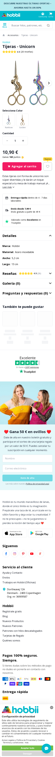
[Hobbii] (11, 15)
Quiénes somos (11, 640)
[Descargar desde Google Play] (40, 533)
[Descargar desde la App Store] (14, 533)
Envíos (6, 577)
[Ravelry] (40, 553)
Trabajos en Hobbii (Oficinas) (19, 582)
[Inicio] (3, 35)
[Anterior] (6, 83)
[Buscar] (48, 25)
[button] (50, 15)
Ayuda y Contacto (12, 572)
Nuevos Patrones (12, 626)
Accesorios (13, 35)
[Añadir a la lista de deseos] (47, 166)
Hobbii (6, 42)
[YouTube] (31, 553)
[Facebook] (6, 553)
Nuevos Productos (13, 621)
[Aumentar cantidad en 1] (23, 140)
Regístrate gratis (12, 611)
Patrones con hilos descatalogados (22, 630)
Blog (5, 616)
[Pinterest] (23, 553)
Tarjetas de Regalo (13, 635)
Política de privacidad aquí (37, 484)
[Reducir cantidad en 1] (7, 140)
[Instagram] (14, 553)
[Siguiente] (49, 83)
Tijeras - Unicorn (29, 35)
